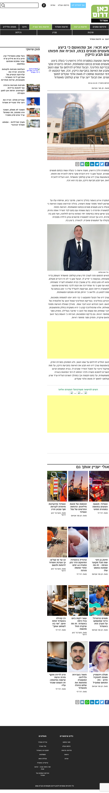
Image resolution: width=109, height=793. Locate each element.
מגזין (54, 32)
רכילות (18, 32)
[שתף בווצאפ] (87, 164)
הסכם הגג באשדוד (42, 750)
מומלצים (42, 736)
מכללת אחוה (42, 758)
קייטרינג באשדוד (42, 763)
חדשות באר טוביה (41, 27)
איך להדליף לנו (78, 5)
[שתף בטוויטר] (102, 164)
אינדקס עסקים (99, 27)
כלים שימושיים (66, 736)
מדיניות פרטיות (67, 750)
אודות (53, 5)
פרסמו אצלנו (63, 5)
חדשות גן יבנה (80, 27)
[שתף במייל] (82, 164)
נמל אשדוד (42, 746)
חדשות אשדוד (61, 27)
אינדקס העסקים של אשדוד (42, 774)
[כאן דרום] (95, 11)
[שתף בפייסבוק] (44, 5)
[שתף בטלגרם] (97, 164)
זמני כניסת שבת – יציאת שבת (42, 768)
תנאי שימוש (66, 742)
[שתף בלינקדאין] (92, 164)
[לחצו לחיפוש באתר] (3, 5)
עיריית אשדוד (42, 742)
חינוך (24, 27)
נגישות (66, 754)
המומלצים (42, 754)
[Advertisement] (58, 340)
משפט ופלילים (9, 27)
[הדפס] (77, 164)
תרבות (91, 32)
